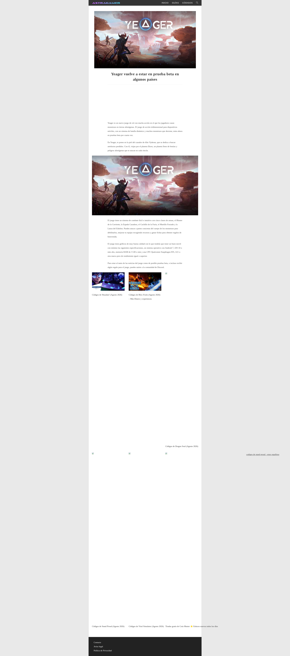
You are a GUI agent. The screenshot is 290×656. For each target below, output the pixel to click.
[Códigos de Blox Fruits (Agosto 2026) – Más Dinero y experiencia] (145, 289)
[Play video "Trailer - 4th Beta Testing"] (145, 185)
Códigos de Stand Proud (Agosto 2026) (108, 626)
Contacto (97, 642)
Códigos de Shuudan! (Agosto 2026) (107, 295)
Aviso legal (98, 646)
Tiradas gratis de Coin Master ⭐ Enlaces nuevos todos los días (191, 626)
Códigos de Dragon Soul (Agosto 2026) (181, 446)
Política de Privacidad (103, 650)
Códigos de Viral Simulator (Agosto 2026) (146, 626)
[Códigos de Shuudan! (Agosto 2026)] (108, 289)
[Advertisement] (145, 102)
